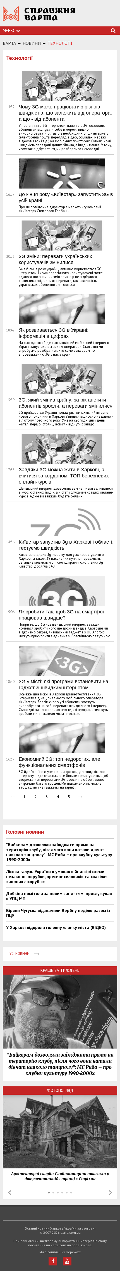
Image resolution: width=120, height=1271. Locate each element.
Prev (9, 1192)
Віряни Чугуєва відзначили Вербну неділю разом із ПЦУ (58, 913)
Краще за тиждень (60, 970)
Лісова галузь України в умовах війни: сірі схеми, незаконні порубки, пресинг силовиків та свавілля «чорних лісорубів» (56, 876)
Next (110, 1192)
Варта (9, 43)
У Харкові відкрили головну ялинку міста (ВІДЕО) (56, 927)
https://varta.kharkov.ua (39, 16)
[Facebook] (53, 1261)
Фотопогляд (60, 1090)
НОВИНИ (32, 43)
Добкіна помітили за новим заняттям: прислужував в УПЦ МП (59, 896)
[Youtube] (67, 1261)
